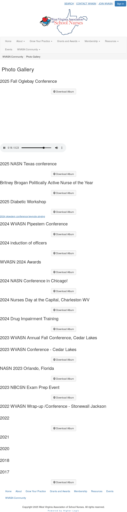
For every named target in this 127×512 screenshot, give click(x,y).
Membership (91, 41)
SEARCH (69, 3)
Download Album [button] (65, 91)
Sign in (120, 3)
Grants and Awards (67, 41)
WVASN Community (28, 49)
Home (8, 41)
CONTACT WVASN (86, 3)
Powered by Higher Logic (63, 510)
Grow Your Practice (40, 41)
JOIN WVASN (106, 3)
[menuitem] (70, 3)
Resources (111, 41)
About (19, 41)
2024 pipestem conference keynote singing (22, 216)
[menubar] (89, 3)
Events (8, 49)
